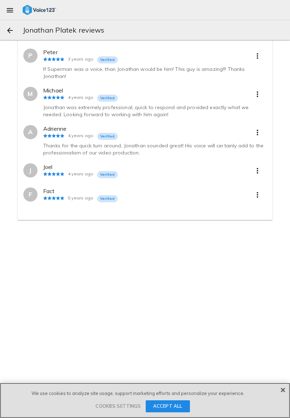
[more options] (257, 56)
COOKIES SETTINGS (118, 406)
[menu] (10, 10)
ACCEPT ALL (167, 406)
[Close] (282, 390)
